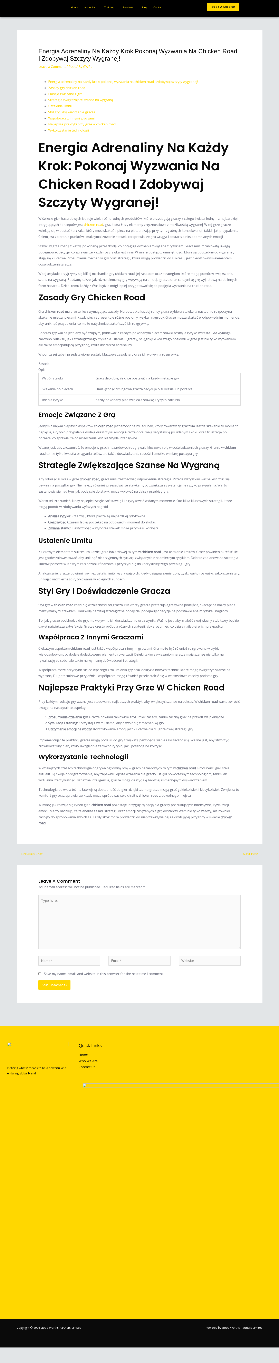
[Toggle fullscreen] (14, 1351)
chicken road (93, 224)
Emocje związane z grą (65, 94)
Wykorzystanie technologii (68, 130)
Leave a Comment (52, 66)
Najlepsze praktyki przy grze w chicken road (82, 124)
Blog (144, 7)
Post (72, 66)
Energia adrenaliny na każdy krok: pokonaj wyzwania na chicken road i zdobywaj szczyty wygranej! (123, 81)
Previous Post (29, 854)
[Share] (24, 1351)
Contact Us (87, 1067)
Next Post (252, 854)
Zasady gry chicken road (66, 88)
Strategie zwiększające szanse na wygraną (80, 100)
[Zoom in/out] (4, 1351)
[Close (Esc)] (33, 1351)
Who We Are (88, 1061)
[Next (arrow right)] (14, 1359)
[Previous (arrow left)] (4, 1359)
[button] (248, 8)
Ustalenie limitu (60, 106)
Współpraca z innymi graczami (71, 118)
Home (74, 7)
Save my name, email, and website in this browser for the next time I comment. (104, 974)
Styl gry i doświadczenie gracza (71, 112)
